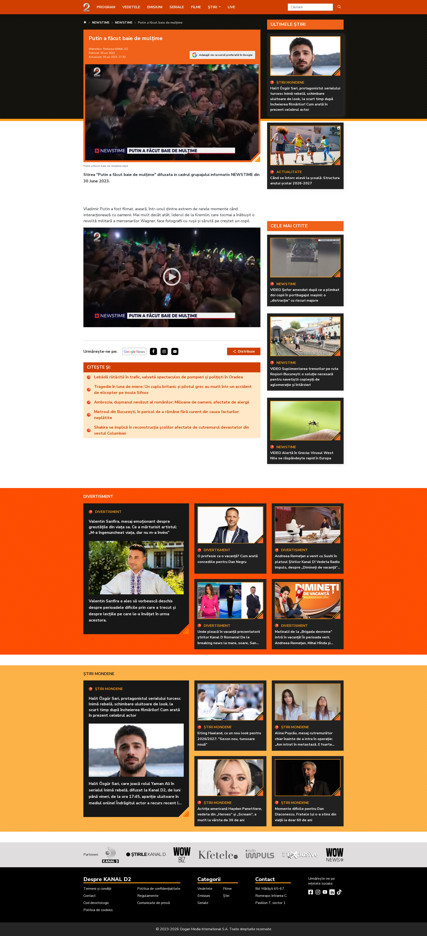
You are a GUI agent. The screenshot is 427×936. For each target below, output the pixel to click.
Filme (196, 7)
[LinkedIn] (332, 892)
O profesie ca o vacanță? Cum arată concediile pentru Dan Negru (227, 559)
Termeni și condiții (97, 888)
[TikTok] (339, 892)
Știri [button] (213, 7)
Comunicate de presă (153, 902)
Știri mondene (98, 673)
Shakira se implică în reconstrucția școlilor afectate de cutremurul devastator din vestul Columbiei (171, 430)
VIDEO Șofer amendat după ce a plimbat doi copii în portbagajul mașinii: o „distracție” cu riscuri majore (304, 295)
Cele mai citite (289, 226)
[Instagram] (317, 892)
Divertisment (98, 496)
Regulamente (148, 895)
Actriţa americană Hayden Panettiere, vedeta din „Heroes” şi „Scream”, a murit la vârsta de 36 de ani (229, 814)
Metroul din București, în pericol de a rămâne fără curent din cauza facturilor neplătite (166, 414)
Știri (226, 895)
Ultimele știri (288, 24)
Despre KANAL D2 (107, 879)
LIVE (231, 7)
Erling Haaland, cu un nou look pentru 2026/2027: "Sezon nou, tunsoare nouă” (229, 739)
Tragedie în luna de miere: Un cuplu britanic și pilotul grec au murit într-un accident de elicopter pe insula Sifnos (173, 389)
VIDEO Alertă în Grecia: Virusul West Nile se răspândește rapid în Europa (301, 455)
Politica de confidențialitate (158, 888)
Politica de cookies (98, 910)
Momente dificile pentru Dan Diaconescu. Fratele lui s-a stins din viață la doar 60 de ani (305, 814)
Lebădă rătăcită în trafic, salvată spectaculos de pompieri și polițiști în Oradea (168, 377)
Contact (89, 895)
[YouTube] (325, 892)
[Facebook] (310, 892)
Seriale (176, 7)
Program (106, 7)
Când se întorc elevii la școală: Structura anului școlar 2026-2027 (305, 181)
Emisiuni (154, 7)
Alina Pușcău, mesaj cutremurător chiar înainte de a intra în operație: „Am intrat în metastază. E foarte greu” (304, 742)
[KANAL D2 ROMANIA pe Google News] (134, 351)
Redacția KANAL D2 (115, 49)
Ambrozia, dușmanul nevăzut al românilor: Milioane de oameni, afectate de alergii (171, 402)
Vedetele (131, 7)
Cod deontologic (96, 902)
